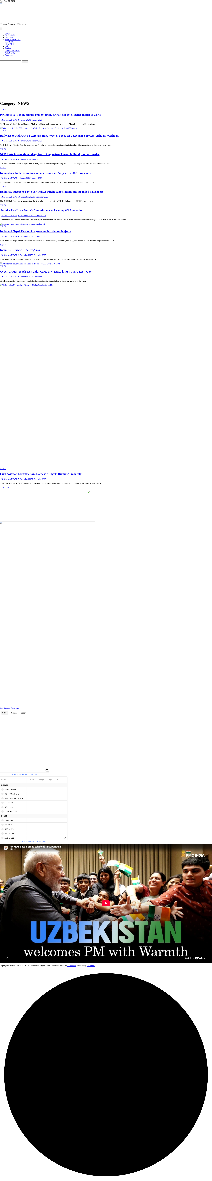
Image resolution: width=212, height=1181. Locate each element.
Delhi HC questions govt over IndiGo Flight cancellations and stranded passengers (51, 191)
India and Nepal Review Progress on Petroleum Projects (35, 231)
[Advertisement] (106, 81)
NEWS (3, 109)
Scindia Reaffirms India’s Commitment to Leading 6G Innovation (41, 210)
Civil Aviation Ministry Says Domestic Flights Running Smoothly (40, 473)
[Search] (0, 59)
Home (7, 33)
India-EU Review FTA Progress (20, 249)
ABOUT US (10, 53)
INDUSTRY (10, 37)
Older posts (4, 487)
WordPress (91, 966)
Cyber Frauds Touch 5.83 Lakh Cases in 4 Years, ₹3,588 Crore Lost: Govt (46, 271)
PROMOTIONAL (12, 51)
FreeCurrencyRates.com (9, 708)
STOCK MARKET (12, 40)
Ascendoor (71, 966)
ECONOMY (10, 35)
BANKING (9, 42)
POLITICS (9, 44)
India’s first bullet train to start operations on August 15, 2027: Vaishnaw (45, 173)
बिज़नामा (8, 48)
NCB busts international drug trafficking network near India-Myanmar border (49, 154)
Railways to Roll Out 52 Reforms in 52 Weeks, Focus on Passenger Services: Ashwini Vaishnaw (59, 135)
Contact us (9, 55)
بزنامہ (7, 46)
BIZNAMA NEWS (9, 120)
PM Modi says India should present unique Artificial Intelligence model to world (50, 114)
